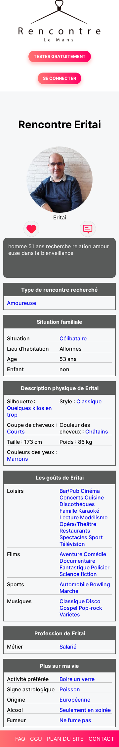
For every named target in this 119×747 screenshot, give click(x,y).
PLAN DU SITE (65, 738)
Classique (88, 401)
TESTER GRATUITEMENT (60, 56)
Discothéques (77, 504)
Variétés (70, 614)
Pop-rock (90, 607)
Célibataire (73, 338)
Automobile (74, 584)
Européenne (75, 699)
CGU (36, 738)
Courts (16, 431)
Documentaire (77, 560)
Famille (68, 510)
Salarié (68, 646)
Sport (96, 537)
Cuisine (94, 497)
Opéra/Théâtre (78, 524)
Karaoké (88, 510)
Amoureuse (21, 303)
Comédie (95, 554)
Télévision (72, 544)
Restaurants (75, 530)
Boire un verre (77, 679)
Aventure (71, 554)
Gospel (68, 607)
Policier (100, 567)
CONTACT (101, 738)
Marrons (17, 458)
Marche (69, 591)
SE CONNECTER (59, 78)
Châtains (96, 431)
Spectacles (73, 537)
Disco (93, 601)
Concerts (71, 497)
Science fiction (78, 574)
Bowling (100, 584)
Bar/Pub (69, 491)
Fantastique (75, 567)
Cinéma (90, 491)
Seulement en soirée (85, 710)
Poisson (70, 689)
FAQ (20, 738)
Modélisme (93, 517)
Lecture (69, 517)
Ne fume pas (75, 720)
